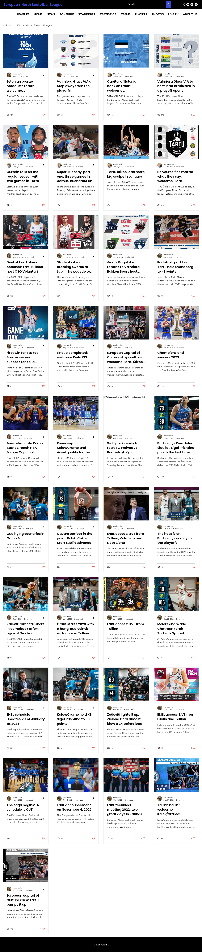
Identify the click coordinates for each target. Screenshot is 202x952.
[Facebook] (191, 4)
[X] (183, 4)
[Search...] (168, 4)
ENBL (106, 944)
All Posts (7, 25)
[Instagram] (196, 4)
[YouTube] (187, 4)
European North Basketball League (33, 4)
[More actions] (44, 75)
